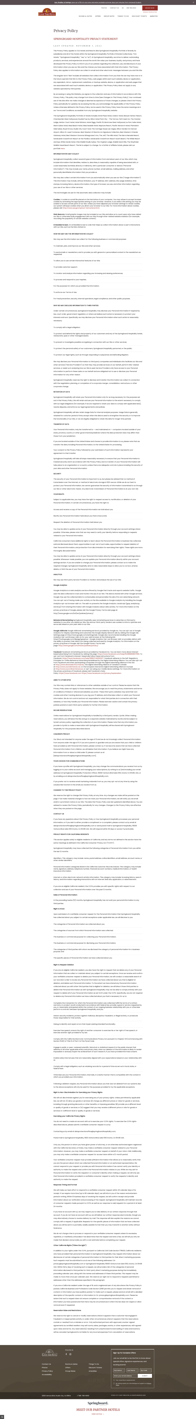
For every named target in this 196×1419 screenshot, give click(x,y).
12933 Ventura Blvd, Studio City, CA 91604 (56, 1396)
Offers (98, 16)
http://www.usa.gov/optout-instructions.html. (81, 208)
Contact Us (114, 8)
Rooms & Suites (85, 16)
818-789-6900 (84, 1396)
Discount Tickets (139, 16)
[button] (2, 1417)
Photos (104, 8)
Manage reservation (150, 12)
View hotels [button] (97, 1414)
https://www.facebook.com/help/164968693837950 (118, 654)
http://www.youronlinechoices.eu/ (69, 669)
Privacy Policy (47, 1371)
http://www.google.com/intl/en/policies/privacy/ (78, 645)
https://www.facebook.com (70, 673)
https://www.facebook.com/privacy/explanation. (101, 673)
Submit (145, 1376)
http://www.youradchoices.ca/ (68, 667)
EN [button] (123, 8)
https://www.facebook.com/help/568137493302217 (83, 658)
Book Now (150, 8)
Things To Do (123, 16)
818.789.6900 (131, 8)
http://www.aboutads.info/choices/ (70, 664)
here (63, 148)
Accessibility (47, 1374)
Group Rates (109, 16)
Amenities (93, 1371)
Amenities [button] (154, 16)
